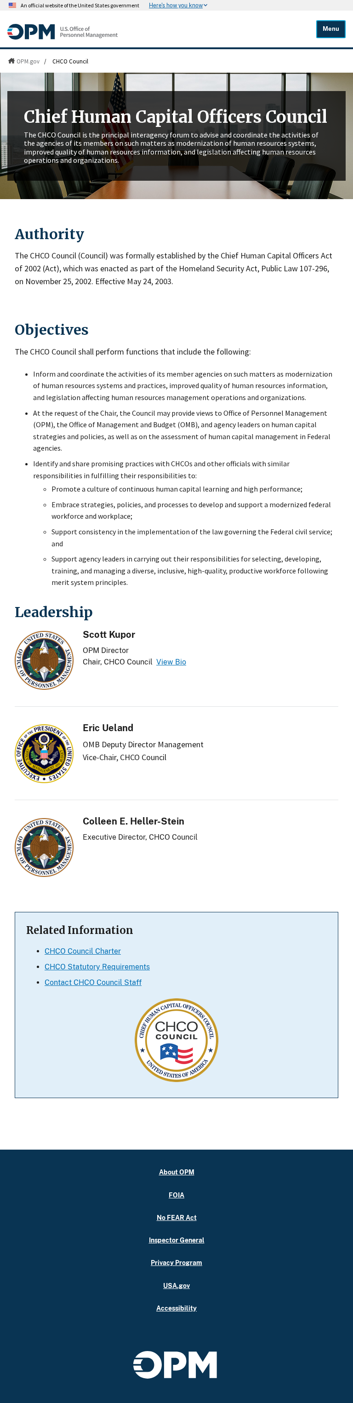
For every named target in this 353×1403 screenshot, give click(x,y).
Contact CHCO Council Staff (93, 982)
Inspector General (177, 1240)
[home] (62, 37)
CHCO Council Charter (83, 951)
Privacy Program (176, 1262)
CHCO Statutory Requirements (97, 966)
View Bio (171, 662)
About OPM (176, 1172)
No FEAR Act (177, 1217)
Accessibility (176, 1308)
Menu (331, 28)
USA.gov (176, 1285)
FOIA (176, 1195)
